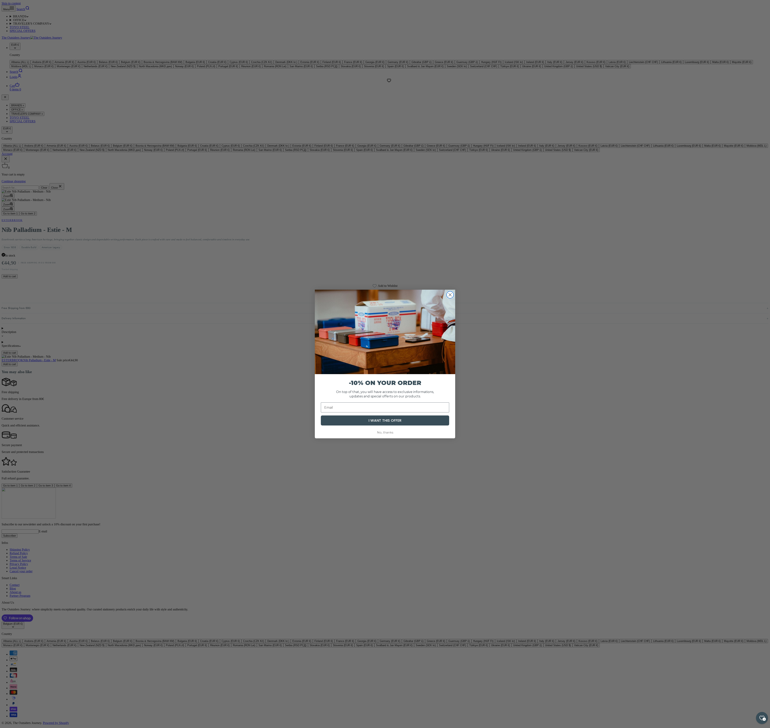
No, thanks (385, 432)
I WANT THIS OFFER (385, 420)
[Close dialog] (450, 294)
